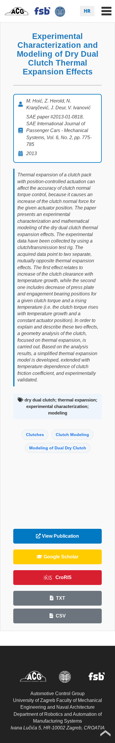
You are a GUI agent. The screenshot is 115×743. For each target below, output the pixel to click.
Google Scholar (60, 556)
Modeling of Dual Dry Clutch (57, 448)
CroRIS (63, 577)
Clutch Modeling (72, 434)
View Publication (60, 536)
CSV (60, 615)
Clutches (35, 434)
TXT (60, 598)
